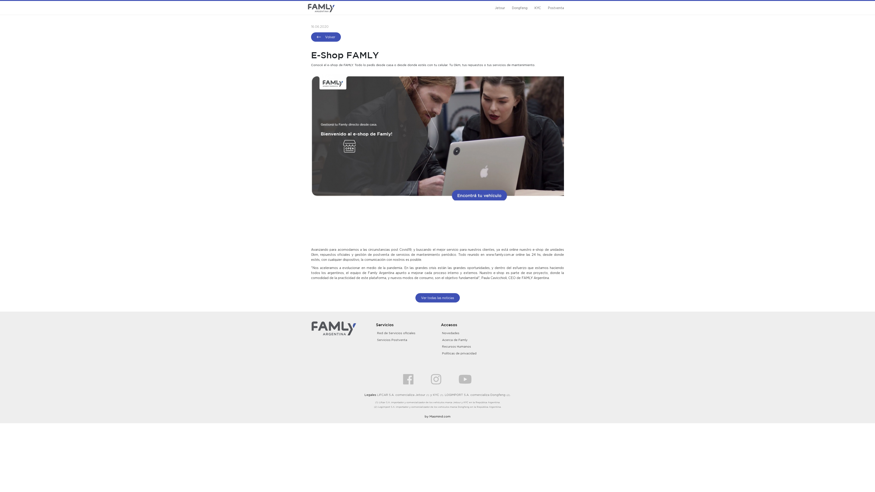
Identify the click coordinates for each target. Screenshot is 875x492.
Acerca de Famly (455, 339)
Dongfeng (520, 8)
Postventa (556, 8)
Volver (329, 37)
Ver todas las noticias (437, 298)
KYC (537, 8)
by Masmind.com (437, 416)
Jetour (500, 8)
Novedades (450, 333)
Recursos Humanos (456, 346)
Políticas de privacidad (459, 353)
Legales (370, 394)
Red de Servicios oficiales (396, 333)
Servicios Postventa (392, 339)
